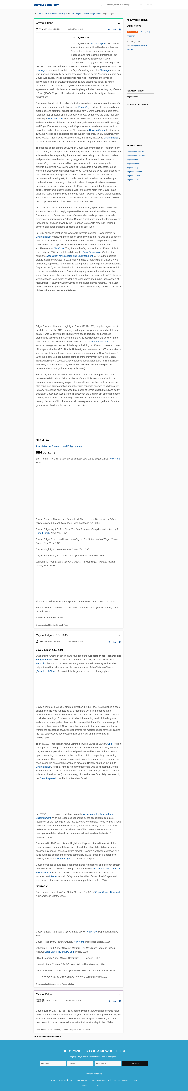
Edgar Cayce (98, 43)
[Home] (46, 4)
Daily (135, 1080)
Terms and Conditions (121, 1080)
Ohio (109, 743)
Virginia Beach (111, 137)
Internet (53, 876)
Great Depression (91, 252)
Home (53, 1080)
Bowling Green (97, 130)
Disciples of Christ (46, 671)
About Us (62, 1080)
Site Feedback (82, 1080)
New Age (40, 70)
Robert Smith (43, 533)
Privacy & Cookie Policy (100, 1080)
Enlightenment (44, 659)
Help (71, 1080)
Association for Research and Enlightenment (69, 256)
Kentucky (40, 663)
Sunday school (55, 118)
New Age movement (98, 341)
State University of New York (59, 951)
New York (59, 248)
